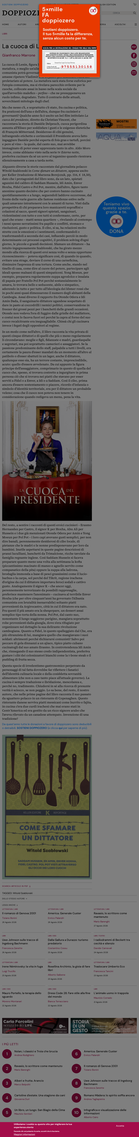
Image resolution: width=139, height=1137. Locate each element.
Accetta (120, 1125)
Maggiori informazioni (24, 1134)
